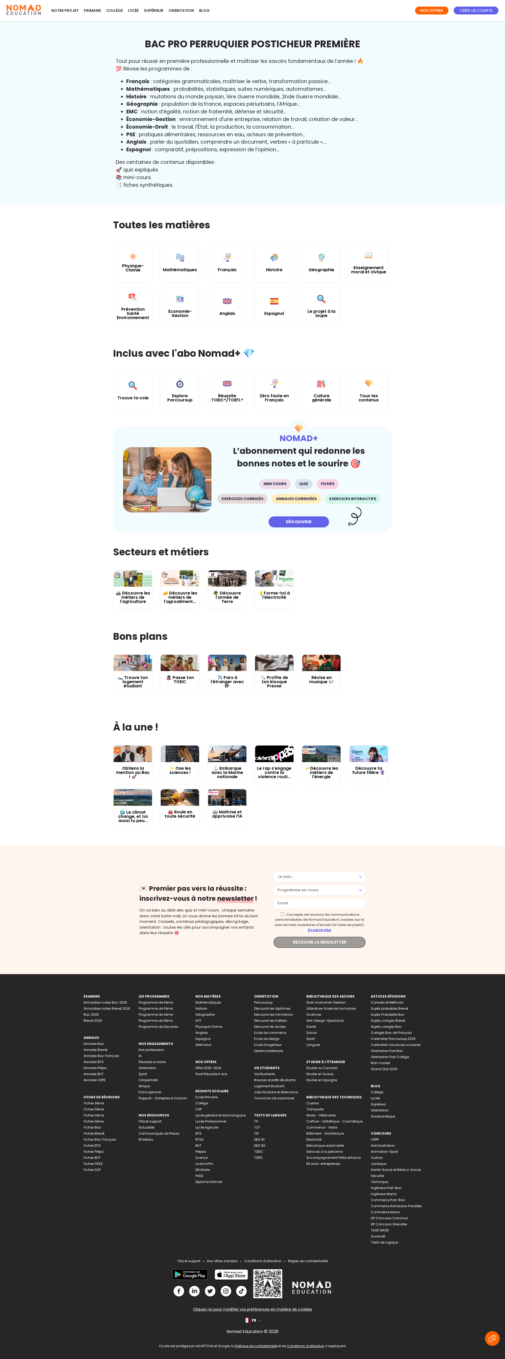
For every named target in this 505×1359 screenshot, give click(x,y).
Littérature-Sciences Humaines (331, 1008)
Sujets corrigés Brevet (388, 1020)
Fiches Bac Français (100, 1139)
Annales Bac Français (101, 1056)
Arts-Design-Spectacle (325, 1020)
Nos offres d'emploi (222, 1261)
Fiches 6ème (94, 1103)
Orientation (181, 10)
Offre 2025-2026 (208, 1068)
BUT (198, 1145)
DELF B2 (259, 1145)
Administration (383, 1145)
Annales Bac (94, 1043)
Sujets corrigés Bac (386, 1026)
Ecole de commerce (270, 1032)
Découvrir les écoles (270, 1026)
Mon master (380, 1063)
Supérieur (153, 10)
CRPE (375, 1139)
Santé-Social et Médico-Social (396, 1169)
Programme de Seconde (158, 1026)
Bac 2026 (91, 1014)
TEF (256, 1133)
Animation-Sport (384, 1151)
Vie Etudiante (264, 1074)
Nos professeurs (151, 1050)
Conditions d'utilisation (262, 1261)
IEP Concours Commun (389, 1218)
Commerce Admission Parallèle (396, 1206)
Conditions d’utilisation (306, 1346)
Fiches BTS (92, 1145)
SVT (198, 1020)
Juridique (378, 1163)
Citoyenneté (148, 1080)
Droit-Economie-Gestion (326, 1002)
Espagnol (203, 1038)
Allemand (203, 1045)
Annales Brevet (95, 1050)
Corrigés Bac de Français (391, 1032)
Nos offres (431, 10)
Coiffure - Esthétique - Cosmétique (334, 1121)
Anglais (201, 1032)
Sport (143, 1074)
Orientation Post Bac (387, 1051)
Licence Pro (204, 1163)
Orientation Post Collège (390, 1057)
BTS (198, 1133)
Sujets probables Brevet (389, 1008)
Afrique (144, 1086)
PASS (199, 1176)
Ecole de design (267, 1038)
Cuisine (312, 1103)
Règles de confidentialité (308, 1261)
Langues (313, 1045)
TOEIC (258, 1151)
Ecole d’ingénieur (267, 1045)
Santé (311, 1026)
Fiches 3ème (94, 1121)
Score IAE (378, 1236)
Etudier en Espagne (321, 1080)
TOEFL (258, 1157)
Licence (201, 1157)
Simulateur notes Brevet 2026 (107, 1008)
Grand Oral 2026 (384, 1069)
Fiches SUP (92, 1169)
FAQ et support (150, 1121)
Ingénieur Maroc (384, 1194)
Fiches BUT (92, 1157)
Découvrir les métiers (270, 1020)
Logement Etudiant (269, 1086)
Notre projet (65, 10)
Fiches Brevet (94, 1133)
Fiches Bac (92, 1127)
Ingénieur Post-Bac (386, 1188)
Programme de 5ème (156, 1008)
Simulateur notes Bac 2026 (105, 1002)
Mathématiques (208, 1002)
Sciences (313, 1014)
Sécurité (377, 1176)
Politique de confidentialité (256, 1346)
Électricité (313, 1139)
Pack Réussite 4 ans (211, 1074)
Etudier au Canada (321, 1068)
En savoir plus (319, 929)
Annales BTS (94, 1062)
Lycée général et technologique (220, 1115)
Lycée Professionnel (210, 1121)
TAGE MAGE (380, 1230)
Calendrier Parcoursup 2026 (393, 1038)
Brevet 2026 (93, 1020)
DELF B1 (259, 1139)
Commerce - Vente (321, 1127)
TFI (256, 1121)
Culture (376, 1157)
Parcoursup (263, 1002)
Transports (315, 1109)
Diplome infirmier (208, 1182)
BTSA (199, 1139)
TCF (257, 1127)
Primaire (92, 10)
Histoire (201, 1008)
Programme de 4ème (156, 1014)
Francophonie (150, 1092)
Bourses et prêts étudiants (275, 1080)
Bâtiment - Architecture (325, 1133)
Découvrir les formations (273, 1014)
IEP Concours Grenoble (389, 1224)
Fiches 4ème (94, 1115)
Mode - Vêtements (321, 1115)
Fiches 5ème (94, 1109)
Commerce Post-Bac (388, 1200)
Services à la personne (324, 1151)
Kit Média (146, 1139)
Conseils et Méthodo (387, 1002)
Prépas (200, 1151)
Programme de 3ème (156, 1020)
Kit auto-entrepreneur (323, 1163)
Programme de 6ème (156, 1002)
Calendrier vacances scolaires (396, 1045)
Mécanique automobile (325, 1145)
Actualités (147, 1127)
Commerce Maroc (385, 1212)
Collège (114, 10)
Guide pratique (383, 1116)
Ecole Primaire (206, 1097)
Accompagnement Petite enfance (333, 1157)
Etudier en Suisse (319, 1074)
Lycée (133, 10)
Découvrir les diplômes (272, 1008)
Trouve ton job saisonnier (274, 1098)
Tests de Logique (384, 1242)
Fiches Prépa (94, 1151)
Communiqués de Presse (159, 1133)
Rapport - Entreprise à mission (163, 1098)
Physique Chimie (208, 1026)
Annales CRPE (94, 1080)
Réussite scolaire (152, 1062)
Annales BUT (94, 1074)
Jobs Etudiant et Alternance (276, 1092)
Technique (379, 1182)
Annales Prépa (95, 1068)
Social (311, 1032)
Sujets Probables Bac (388, 1014)
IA (140, 1056)
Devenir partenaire (268, 1051)
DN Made (202, 1169)
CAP (198, 1109)
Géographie (205, 1014)
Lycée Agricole (206, 1127)
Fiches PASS (93, 1163)
